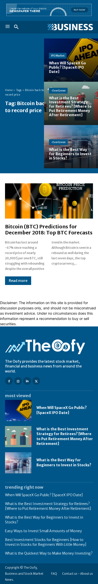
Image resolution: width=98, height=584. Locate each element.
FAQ (54, 573)
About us (86, 573)
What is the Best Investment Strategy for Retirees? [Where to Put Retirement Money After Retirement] (64, 436)
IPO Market (58, 55)
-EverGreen (58, 90)
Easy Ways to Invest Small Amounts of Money (43, 531)
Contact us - (71, 573)
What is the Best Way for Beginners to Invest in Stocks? (63, 462)
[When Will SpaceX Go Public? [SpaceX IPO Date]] (71, 60)
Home (9, 90)
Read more (18, 280)
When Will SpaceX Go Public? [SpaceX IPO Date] (61, 410)
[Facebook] (9, 381)
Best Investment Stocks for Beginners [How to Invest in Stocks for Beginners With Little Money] (45, 542)
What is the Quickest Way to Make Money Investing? (48, 553)
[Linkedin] (27, 381)
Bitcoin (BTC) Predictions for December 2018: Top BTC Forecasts (48, 229)
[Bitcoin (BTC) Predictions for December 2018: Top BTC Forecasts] (49, 201)
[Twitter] (36, 381)
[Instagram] (18, 381)
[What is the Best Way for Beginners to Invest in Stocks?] (71, 146)
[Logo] (70, 27)
